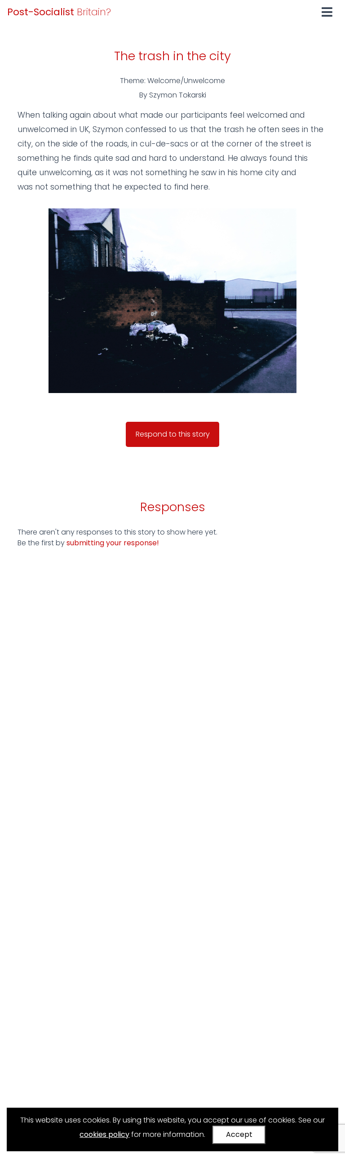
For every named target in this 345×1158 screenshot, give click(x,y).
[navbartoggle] (327, 12)
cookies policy (104, 1134)
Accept (239, 1134)
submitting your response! (112, 543)
